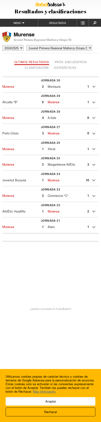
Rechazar (50, 412)
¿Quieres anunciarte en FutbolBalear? (50, 309)
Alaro (51, 226)
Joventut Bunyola (14, 180)
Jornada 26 (50, 143)
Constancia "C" (58, 195)
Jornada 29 (50, 96)
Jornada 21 (50, 220)
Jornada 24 (50, 174)
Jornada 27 (50, 127)
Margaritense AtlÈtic (61, 164)
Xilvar (51, 149)
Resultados (57, 23)
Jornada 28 (50, 111)
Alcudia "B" (10, 102)
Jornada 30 (50, 80)
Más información (44, 391)
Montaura (54, 86)
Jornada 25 (50, 158)
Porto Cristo (10, 133)
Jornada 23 (50, 189)
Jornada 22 (50, 205)
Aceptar (50, 401)
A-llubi (52, 117)
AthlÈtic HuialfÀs (14, 211)
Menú (17, 23)
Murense (8, 86)
